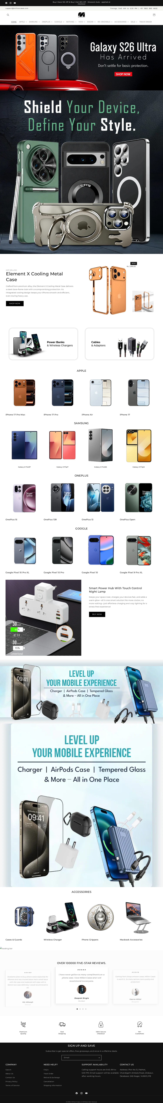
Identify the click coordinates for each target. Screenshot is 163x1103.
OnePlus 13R (50, 519)
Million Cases (75, 1102)
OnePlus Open (127, 519)
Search (8, 1070)
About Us (9, 1074)
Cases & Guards (14, 940)
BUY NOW (97, 614)
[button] (8, 14)
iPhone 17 (125, 414)
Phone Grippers (90, 940)
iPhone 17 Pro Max (15, 414)
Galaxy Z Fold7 (24, 467)
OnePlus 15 (11, 519)
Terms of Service (13, 1085)
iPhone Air (87, 414)
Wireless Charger (53, 940)
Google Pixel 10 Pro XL (17, 572)
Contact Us (10, 1078)
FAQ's (46, 1070)
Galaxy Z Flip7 (62, 467)
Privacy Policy (11, 1082)
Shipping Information (53, 1085)
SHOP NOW (14, 303)
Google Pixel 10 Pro (54, 572)
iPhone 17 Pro (51, 414)
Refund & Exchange (52, 1078)
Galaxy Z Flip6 (139, 467)
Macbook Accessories (131, 940)
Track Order (49, 1074)
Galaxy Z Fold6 (100, 467)
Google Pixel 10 (90, 572)
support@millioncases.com (17, 8)
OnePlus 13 (87, 519)
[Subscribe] (98, 1057)
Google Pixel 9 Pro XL (131, 572)
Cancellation (49, 1082)
